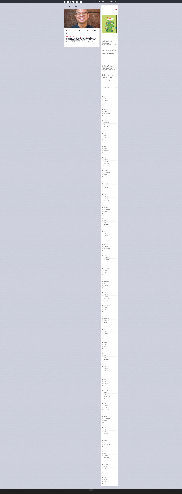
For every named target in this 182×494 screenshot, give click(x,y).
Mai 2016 (105, 292)
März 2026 (105, 102)
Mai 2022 (105, 179)
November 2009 (106, 414)
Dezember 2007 (106, 442)
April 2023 (105, 159)
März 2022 (105, 183)
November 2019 (106, 222)
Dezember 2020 (106, 203)
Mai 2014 (105, 331)
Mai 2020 (105, 213)
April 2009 (105, 427)
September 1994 (106, 473)
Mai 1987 (105, 483)
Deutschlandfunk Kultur (70, 36)
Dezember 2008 (106, 429)
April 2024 (105, 139)
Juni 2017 (105, 274)
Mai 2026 (105, 98)
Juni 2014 (105, 329)
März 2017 (105, 279)
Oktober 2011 (106, 372)
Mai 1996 (105, 468)
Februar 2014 (106, 337)
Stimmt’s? (103, 1)
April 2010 (105, 405)
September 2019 (106, 226)
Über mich (107, 1)
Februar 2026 (106, 104)
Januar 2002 (105, 462)
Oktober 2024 (106, 129)
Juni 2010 (105, 401)
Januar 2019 (105, 240)
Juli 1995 (105, 470)
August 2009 (105, 420)
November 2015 (106, 303)
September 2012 (106, 361)
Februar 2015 (106, 318)
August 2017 (105, 270)
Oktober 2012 (106, 359)
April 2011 (105, 383)
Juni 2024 (105, 135)
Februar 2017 (106, 281)
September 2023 (106, 152)
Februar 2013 (106, 353)
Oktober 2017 (106, 266)
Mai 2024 (105, 137)
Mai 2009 (105, 425)
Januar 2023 (105, 165)
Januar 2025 (105, 124)
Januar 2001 (105, 464)
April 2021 (105, 196)
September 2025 (106, 113)
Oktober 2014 (106, 322)
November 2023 (106, 148)
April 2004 (105, 455)
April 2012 (105, 368)
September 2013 (106, 340)
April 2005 (105, 451)
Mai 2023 (105, 157)
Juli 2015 (105, 309)
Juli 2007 (105, 446)
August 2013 (105, 342)
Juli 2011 (105, 377)
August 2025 (105, 115)
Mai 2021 (105, 194)
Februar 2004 (106, 457)
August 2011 (105, 375)
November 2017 (106, 264)
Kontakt (111, 1)
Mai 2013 (105, 348)
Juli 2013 (105, 344)
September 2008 (106, 435)
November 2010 (106, 392)
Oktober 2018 (106, 246)
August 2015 (105, 307)
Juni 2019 (105, 231)
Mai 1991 (105, 481)
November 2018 (106, 244)
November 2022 (106, 168)
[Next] (115, 24)
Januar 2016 (105, 300)
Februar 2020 (106, 218)
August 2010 (105, 398)
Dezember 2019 (106, 220)
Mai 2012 (105, 366)
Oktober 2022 (106, 170)
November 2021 (106, 187)
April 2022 (105, 181)
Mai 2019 (105, 233)
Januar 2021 (105, 202)
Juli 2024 (105, 133)
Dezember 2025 (106, 107)
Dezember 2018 (106, 242)
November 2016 (106, 285)
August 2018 (105, 250)
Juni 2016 (105, 290)
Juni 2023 (105, 155)
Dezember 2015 (106, 301)
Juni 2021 (105, 192)
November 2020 (106, 205)
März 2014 (105, 335)
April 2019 (105, 235)
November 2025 (106, 109)
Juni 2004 (105, 453)
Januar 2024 (105, 144)
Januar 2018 (105, 261)
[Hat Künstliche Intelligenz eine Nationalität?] (82, 18)
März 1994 (105, 477)
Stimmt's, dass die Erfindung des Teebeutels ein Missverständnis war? (109, 66)
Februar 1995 (106, 472)
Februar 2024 (106, 142)
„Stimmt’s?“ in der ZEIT (107, 36)
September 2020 (106, 209)
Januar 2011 (105, 388)
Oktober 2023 (106, 150)
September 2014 (106, 324)
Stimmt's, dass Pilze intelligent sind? (107, 77)
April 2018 (105, 255)
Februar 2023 (106, 163)
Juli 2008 (105, 438)
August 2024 (105, 131)
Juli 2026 (105, 94)
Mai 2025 (105, 118)
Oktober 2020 (106, 207)
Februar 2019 (106, 239)
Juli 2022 (105, 176)
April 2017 (105, 277)
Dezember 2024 (106, 126)
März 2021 (105, 198)
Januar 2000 (105, 466)
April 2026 (105, 100)
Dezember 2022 (106, 166)
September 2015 (106, 305)
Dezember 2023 (106, 146)
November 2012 (106, 357)
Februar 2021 (106, 200)
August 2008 (105, 436)
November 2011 (106, 370)
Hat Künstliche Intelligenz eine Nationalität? (81, 31)
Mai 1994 (105, 475)
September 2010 (106, 396)
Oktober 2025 (106, 111)
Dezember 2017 (106, 263)
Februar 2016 (106, 298)
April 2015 (105, 314)
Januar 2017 (105, 283)
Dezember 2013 (106, 338)
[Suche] (116, 9)
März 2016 (105, 296)
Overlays (115, 16)
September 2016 (106, 287)
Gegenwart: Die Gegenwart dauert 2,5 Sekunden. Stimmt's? (108, 56)
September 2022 (106, 172)
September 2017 (106, 268)
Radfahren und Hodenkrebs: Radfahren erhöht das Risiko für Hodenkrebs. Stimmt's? (109, 44)
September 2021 (106, 189)
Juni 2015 (105, 311)
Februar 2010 (106, 409)
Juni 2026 (105, 96)
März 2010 (105, 407)
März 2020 (105, 216)
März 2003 (105, 459)
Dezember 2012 (106, 355)
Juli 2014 (105, 327)
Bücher (99, 1)
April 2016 (105, 294)
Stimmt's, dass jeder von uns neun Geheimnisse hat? (107, 75)
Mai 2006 (105, 449)
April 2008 (105, 440)
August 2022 (105, 174)
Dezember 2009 (106, 412)
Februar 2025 (106, 122)
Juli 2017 (105, 272)
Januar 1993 (105, 479)
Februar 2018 (106, 259)
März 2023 (105, 161)
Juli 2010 (105, 399)
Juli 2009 (105, 422)
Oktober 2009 (106, 416)
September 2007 (106, 444)
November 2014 (106, 320)
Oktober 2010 (106, 394)
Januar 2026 (105, 105)
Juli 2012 (105, 364)
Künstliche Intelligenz (76, 33)
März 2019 (105, 237)
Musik (80, 33)
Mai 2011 (105, 381)
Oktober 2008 (106, 433)
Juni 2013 (105, 346)
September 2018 (106, 248)
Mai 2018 (105, 253)
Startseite (95, 1)
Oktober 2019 (106, 224)
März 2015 (105, 316)
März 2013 (105, 351)
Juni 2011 (105, 379)
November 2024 (106, 128)
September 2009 (106, 418)
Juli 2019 (105, 229)
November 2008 (106, 431)
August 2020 (105, 211)
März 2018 (105, 257)
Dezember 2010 (106, 390)
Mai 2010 (105, 403)
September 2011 (106, 374)
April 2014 (105, 333)
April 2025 (105, 120)
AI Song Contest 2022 (84, 37)
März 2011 (105, 385)
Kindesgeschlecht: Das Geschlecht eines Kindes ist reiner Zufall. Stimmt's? (108, 50)
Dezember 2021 (106, 185)
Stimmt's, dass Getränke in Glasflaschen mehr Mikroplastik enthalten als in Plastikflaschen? (109, 69)
